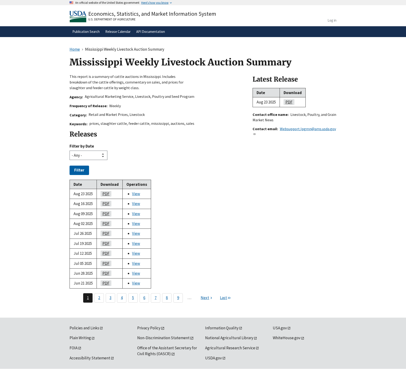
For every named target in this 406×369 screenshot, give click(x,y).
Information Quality (221, 328)
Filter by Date (82, 146)
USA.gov (280, 328)
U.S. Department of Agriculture (112, 19)
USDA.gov (213, 358)
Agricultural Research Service (230, 347)
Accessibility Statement (90, 358)
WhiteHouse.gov (287, 337)
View (136, 193)
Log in (332, 20)
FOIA (74, 347)
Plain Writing (80, 337)
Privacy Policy (148, 328)
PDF (105, 193)
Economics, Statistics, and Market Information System (152, 13)
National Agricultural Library (229, 337)
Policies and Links (84, 328)
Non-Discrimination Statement (163, 337)
